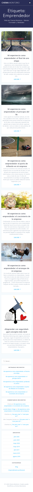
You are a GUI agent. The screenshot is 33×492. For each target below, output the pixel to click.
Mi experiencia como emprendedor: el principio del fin (16, 112)
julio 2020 (16, 436)
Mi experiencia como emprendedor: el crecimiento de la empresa (16, 216)
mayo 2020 (16, 443)
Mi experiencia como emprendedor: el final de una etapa (16, 58)
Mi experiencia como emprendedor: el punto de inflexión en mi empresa (16, 163)
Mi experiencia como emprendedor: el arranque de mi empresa (16, 268)
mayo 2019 (16, 446)
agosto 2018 (16, 456)
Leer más (16, 79)
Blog (16, 467)
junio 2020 (17, 440)
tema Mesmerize (21, 486)
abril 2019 (16, 450)
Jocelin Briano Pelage (10, 409)
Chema (10, 3)
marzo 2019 (16, 453)
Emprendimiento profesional (16, 470)
